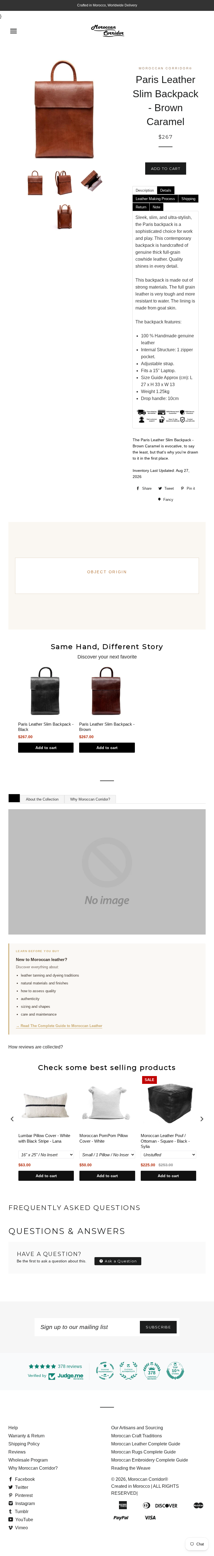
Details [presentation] (165, 190)
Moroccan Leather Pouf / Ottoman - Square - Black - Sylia (165, 1141)
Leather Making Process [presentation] (155, 199)
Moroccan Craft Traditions (136, 1435)
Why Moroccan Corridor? (90, 799)
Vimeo (21, 1527)
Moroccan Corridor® (148, 1479)
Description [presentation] (145, 190)
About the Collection (42, 799)
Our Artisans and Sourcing (137, 1427)
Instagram (24, 1503)
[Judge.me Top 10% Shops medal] (175, 1371)
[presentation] (12, 1119)
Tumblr (21, 1511)
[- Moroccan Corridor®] (107, 872)
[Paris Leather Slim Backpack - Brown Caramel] (35, 183)
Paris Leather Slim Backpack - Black (46, 727)
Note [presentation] (156, 207)
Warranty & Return (26, 1435)
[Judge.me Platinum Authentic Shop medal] (128, 1371)
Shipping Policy (24, 1444)
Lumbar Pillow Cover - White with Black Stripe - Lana (44, 1138)
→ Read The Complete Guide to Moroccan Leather (59, 1026)
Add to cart (46, 747)
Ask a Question (120, 1261)
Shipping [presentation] (188, 199)
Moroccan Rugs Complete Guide (143, 1452)
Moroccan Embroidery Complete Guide (149, 1460)
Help (13, 1427)
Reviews (17, 1452)
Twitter (21, 1487)
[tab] (144, 190)
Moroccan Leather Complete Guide (145, 1444)
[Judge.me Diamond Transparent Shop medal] (105, 1371)
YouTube (23, 1519)
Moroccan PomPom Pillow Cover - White (103, 1138)
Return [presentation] (141, 207)
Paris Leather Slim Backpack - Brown (107, 727)
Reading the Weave (130, 1468)
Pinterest (23, 1495)
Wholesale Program (28, 1460)
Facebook (24, 1479)
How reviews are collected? (35, 1047)
